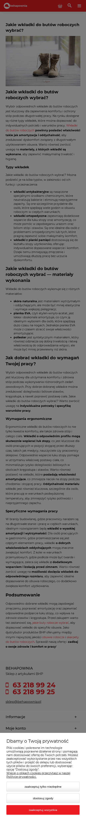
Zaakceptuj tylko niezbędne (43, 786)
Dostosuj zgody (43, 798)
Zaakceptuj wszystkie (43, 810)
